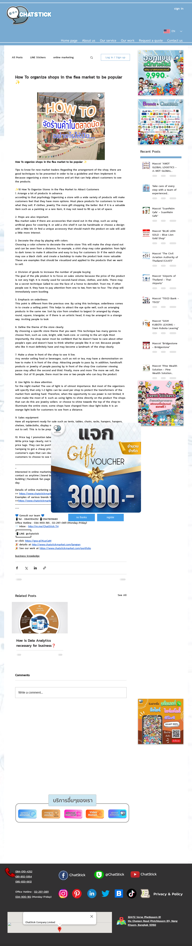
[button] (81, 517)
